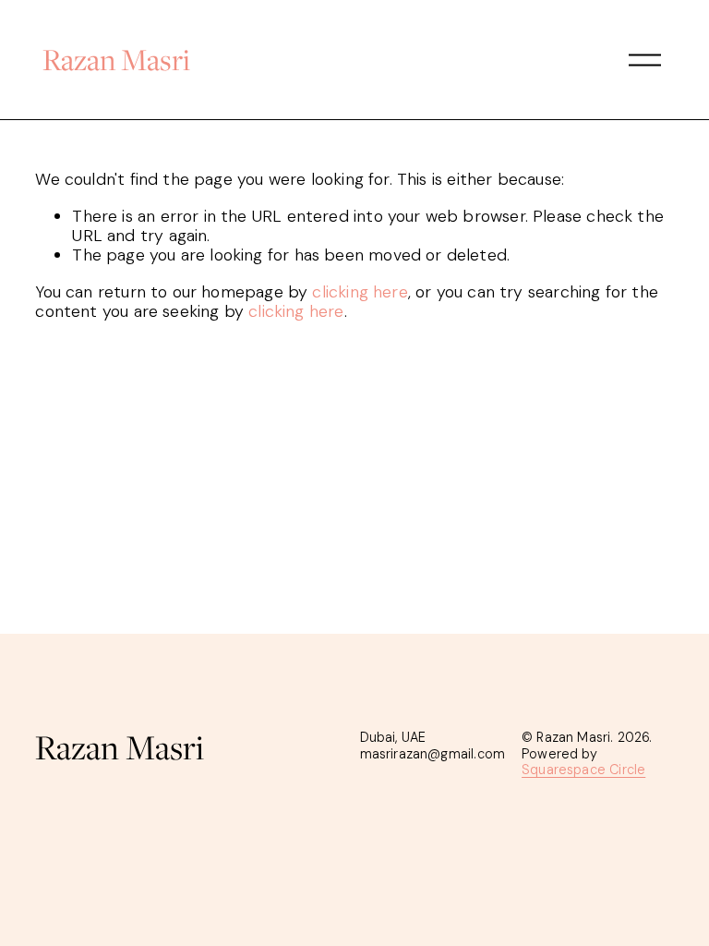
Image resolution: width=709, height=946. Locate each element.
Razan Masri (116, 59)
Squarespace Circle (583, 770)
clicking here (359, 292)
